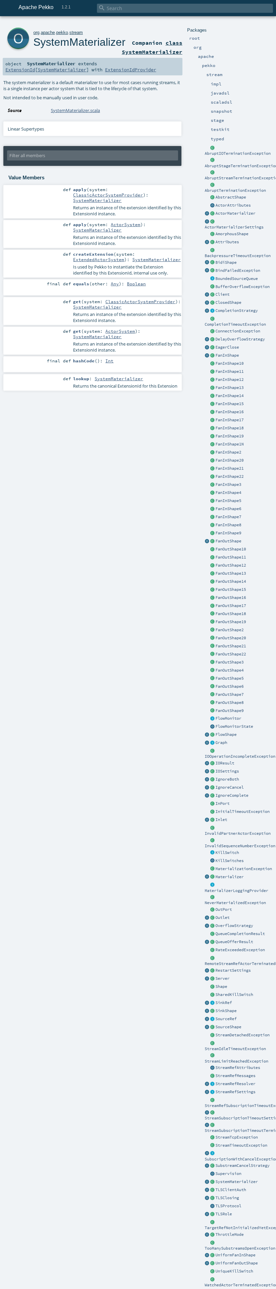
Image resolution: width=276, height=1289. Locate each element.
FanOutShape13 (230, 573)
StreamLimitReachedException (236, 1061)
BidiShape (226, 262)
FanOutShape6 (229, 686)
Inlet (221, 819)
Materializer (229, 876)
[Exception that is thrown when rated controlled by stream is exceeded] (212, 950)
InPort (222, 803)
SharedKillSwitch (234, 994)
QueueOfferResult (234, 941)
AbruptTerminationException (235, 190)
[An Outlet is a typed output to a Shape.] (207, 918)
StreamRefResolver (235, 1083)
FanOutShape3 (229, 662)
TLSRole (223, 1214)
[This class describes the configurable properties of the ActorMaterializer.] (212, 221)
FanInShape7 (228, 516)
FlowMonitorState (234, 726)
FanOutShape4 (229, 670)
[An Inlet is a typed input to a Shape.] (207, 820)
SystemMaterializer (236, 1181)
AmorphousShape (231, 233)
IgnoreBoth (227, 779)
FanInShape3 (228, 484)
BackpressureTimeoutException (238, 255)
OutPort (223, 909)
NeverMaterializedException (235, 902)
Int (109, 360)
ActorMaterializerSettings (234, 227)
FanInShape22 (229, 476)
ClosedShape (228, 302)
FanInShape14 (229, 395)
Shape (221, 986)
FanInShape (227, 355)
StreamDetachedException (242, 1035)
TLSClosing (227, 1197)
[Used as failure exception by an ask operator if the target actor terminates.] (212, 1279)
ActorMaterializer (235, 213)
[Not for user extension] (212, 885)
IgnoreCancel (229, 787)
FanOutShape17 (230, 605)
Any (115, 283)
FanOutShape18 (230, 613)
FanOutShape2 (229, 630)
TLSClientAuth (230, 1189)
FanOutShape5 (229, 678)
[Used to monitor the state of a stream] (212, 718)
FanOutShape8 (229, 702)
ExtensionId (20, 70)
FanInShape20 (229, 460)
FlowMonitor (228, 718)
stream (76, 32)
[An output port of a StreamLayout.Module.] (212, 909)
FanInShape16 (229, 411)
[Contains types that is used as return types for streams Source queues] (207, 942)
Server (222, 978)
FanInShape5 (228, 500)
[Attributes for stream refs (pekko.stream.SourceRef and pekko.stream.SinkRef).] (212, 1068)
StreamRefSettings (235, 1091)
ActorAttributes (233, 205)
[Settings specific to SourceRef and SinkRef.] (212, 1092)
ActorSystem (125, 224)
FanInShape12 (229, 379)
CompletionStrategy (236, 310)
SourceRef (226, 1018)
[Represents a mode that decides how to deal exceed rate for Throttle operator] (212, 1235)
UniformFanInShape (235, 1255)
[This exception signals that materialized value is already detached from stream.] (212, 1035)
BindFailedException (237, 270)
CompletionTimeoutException (235, 324)
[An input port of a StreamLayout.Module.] (212, 804)
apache (48, 32)
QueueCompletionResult (240, 933)
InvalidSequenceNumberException (240, 846)
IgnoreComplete (231, 795)
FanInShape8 (228, 525)
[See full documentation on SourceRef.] (207, 1019)
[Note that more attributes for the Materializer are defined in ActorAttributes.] (207, 242)
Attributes (227, 242)
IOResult (224, 763)
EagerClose (227, 347)
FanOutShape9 (229, 710)
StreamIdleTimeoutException (235, 1048)
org (36, 32)
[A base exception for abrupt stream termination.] (212, 172)
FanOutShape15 (230, 589)
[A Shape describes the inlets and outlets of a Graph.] (212, 987)
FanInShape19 (229, 436)
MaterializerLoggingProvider (236, 890)
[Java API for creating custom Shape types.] (212, 197)
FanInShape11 (229, 371)
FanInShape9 (228, 533)
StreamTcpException (236, 1137)
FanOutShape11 (230, 557)
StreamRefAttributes (237, 1067)
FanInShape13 (229, 387)
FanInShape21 (229, 468)
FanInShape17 (229, 420)
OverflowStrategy (234, 925)
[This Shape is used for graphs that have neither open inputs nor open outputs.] (212, 303)
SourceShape (228, 1027)
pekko (62, 32)
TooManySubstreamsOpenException (240, 1248)
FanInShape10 (229, 363)
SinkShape (226, 1010)
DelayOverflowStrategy (240, 339)
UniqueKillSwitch (234, 1271)
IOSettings (227, 771)
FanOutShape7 (229, 694)
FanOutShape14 (230, 581)
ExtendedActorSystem (98, 259)
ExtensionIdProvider (130, 70)
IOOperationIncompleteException (240, 756)
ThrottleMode (229, 1234)
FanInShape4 (228, 492)
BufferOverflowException (242, 286)
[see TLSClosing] (212, 347)
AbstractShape (230, 197)
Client (222, 294)
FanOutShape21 (230, 646)
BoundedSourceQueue (236, 278)
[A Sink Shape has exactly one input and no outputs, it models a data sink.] (212, 1011)
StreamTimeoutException (241, 1145)
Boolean (136, 283)
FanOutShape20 (230, 638)
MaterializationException (243, 868)
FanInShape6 (228, 508)
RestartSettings (233, 970)
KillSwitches (229, 860)
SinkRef (223, 1002)
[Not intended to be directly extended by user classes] (212, 743)
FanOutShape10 (230, 549)
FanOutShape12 (230, 565)
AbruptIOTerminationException (238, 153)
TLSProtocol (228, 1206)
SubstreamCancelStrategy (242, 1165)
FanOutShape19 (230, 621)
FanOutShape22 (230, 654)
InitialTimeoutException (242, 811)
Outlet (222, 917)
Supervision (228, 1173)
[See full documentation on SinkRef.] (207, 1003)
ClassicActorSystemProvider (108, 195)
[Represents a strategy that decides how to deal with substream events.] (212, 1166)
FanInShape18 (229, 428)
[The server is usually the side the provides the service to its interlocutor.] (212, 978)
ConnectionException (237, 331)
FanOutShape (228, 541)
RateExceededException (240, 949)
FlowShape (226, 734)
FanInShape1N (229, 444)
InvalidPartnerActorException (238, 833)
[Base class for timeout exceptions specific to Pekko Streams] (212, 1145)
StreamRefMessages (235, 1075)
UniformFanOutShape (236, 1263)
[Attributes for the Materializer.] (212, 205)
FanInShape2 (228, 452)
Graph (221, 742)
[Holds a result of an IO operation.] (212, 763)
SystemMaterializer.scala (75, 110)
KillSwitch (227, 852)
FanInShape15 (229, 403)
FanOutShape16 (230, 597)
